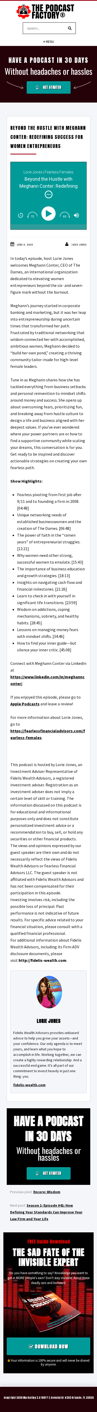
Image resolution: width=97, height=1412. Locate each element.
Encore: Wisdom (46, 1192)
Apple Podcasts (25, 703)
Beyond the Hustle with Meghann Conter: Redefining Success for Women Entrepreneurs (48, 137)
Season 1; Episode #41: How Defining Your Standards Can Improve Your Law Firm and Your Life (46, 1212)
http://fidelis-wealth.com (42, 960)
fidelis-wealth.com (29, 1085)
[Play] (50, 213)
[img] (49, 194)
